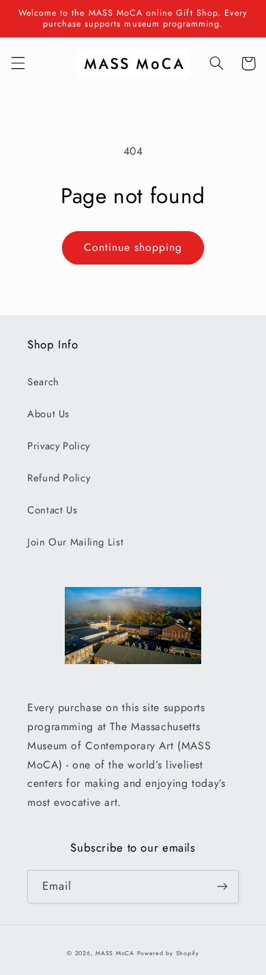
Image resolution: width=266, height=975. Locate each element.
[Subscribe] (222, 886)
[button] (17, 63)
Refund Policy (58, 477)
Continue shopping (133, 247)
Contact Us (52, 510)
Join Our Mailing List (75, 542)
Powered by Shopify (168, 953)
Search (43, 381)
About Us (48, 413)
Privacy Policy (58, 445)
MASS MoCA (114, 953)
